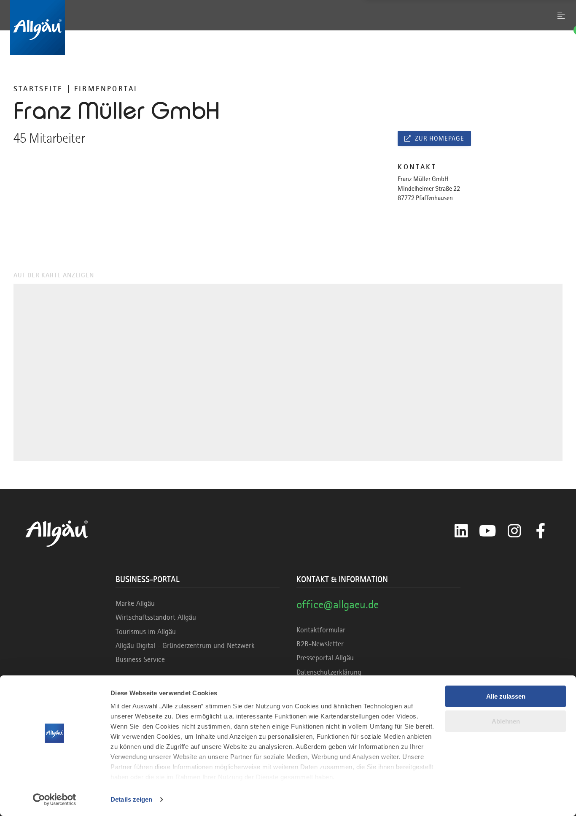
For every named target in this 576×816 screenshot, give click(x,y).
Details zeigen (131, 799)
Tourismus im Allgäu (146, 631)
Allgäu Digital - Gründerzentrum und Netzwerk (185, 645)
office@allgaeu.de (337, 604)
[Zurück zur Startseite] (288, 27)
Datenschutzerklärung (328, 672)
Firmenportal (106, 88)
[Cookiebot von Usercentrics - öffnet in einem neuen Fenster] (55, 799)
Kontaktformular (320, 630)
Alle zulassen (505, 696)
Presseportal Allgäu (325, 657)
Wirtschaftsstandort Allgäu (156, 617)
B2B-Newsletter (320, 644)
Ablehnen (506, 721)
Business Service (140, 659)
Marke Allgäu (135, 603)
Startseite (38, 88)
